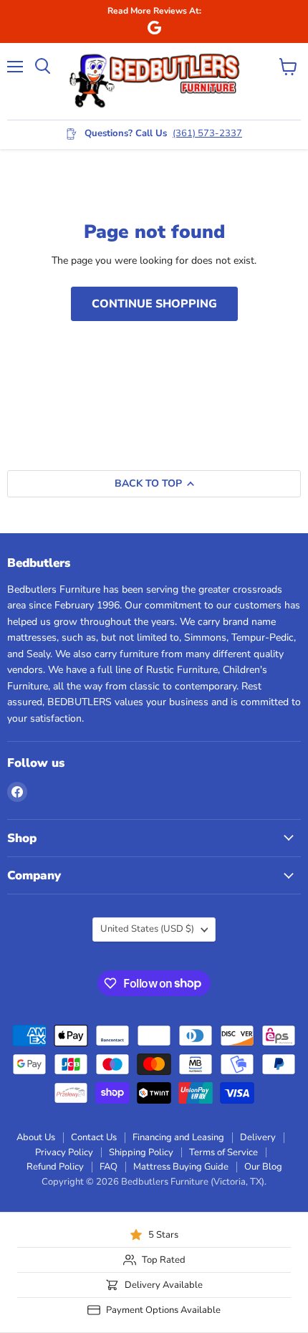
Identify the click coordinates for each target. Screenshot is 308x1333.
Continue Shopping (154, 304)
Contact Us (94, 1137)
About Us (35, 1137)
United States (147, 928)
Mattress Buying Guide (180, 1166)
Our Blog (263, 1166)
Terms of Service (223, 1152)
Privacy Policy (64, 1152)
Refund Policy (55, 1166)
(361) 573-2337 (207, 133)
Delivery (258, 1137)
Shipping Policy (141, 1152)
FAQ (108, 1166)
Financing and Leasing (178, 1137)
